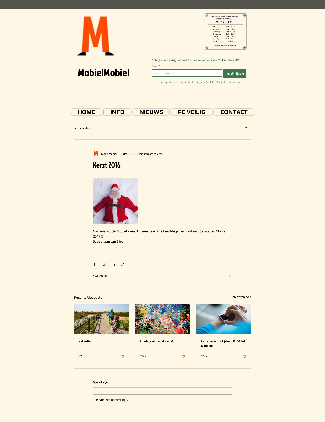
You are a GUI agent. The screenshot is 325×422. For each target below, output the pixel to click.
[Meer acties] (230, 154)
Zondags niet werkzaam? (156, 341)
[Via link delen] (122, 264)
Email (156, 66)
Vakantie (85, 341)
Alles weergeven (241, 296)
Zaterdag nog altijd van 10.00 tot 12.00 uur (223, 343)
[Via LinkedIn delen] (113, 264)
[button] (246, 128)
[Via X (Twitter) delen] (104, 264)
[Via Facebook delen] (94, 264)
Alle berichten (82, 127)
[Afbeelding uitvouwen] (115, 201)
